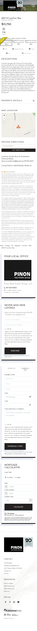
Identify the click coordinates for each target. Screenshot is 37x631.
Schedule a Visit (25, 369)
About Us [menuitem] (6, 591)
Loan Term (8, 472)
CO (12, 245)
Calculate (18, 507)
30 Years (9, 477)
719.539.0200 (8, 563)
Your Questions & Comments (14, 409)
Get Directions (18, 150)
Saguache (17, 245)
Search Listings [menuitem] (8, 583)
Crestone (24, 245)
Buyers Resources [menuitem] (9, 586)
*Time (6, 401)
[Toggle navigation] (29, 6)
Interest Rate (9, 496)
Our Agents (15, 292)
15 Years (17, 477)
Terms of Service (18, 453)
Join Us (6, 573)
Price (6, 483)
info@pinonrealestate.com (11, 565)
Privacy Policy (8, 453)
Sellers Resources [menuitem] (9, 588)
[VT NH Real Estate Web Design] (18, 610)
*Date (6, 393)
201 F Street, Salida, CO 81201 (13, 568)
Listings (7, 245)
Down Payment (9, 490)
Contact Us (7, 292)
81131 (30, 245)
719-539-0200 (11, 288)
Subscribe (15, 351)
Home (2, 245)
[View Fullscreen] (4, 122)
